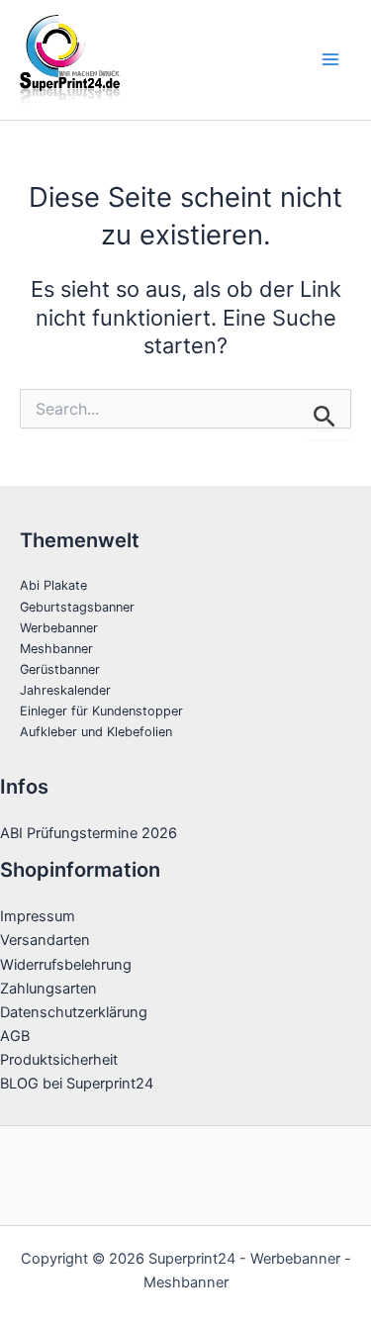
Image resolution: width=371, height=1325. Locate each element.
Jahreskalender (65, 690)
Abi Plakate (53, 585)
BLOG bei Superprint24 (76, 1083)
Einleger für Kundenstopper (101, 711)
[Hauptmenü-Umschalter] (330, 59)
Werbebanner (59, 627)
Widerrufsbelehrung (66, 965)
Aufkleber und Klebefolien (96, 731)
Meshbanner (56, 648)
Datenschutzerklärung (73, 1012)
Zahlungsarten (48, 988)
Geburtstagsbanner (77, 607)
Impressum (37, 916)
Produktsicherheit (59, 1060)
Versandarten (45, 940)
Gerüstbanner (60, 669)
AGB (15, 1036)
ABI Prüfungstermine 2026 (88, 833)
